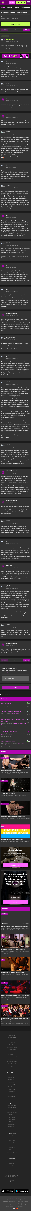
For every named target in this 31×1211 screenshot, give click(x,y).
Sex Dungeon (12, 1140)
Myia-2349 (9, 565)
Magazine (9, 7)
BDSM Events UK (12, 1096)
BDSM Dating (12, 1147)
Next (25, 29)
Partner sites (12, 1158)
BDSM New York (12, 1105)
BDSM (12, 1135)
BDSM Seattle (12, 1121)
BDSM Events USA (12, 1126)
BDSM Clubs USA (12, 1124)
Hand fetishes (4, 741)
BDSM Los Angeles (12, 1107)
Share (15, 687)
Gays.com (12, 1160)
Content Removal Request (12, 1052)
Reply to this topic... (9, 678)
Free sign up (21, 2)
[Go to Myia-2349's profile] (3, 566)
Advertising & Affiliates (12, 1061)
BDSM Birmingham (12, 1077)
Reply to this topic (15, 24)
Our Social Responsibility (12, 1063)
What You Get (8, 1059)
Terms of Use (12, 1040)
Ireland (15, 1072)
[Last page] (29, 30)
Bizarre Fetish (15, 865)
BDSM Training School (12, 1152)
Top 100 (17, 7)
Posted (12, 41)
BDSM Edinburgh (12, 1086)
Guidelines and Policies (12, 1047)
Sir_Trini (4, 733)
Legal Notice (12, 1042)
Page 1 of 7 (15, 29)
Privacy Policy (12, 1044)
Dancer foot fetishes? (6, 703)
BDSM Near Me (12, 1149)
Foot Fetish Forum (17, 705)
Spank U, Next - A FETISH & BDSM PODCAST (12, 1179)
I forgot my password (12, 1056)
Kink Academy (14, 18)
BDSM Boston (12, 1114)
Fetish (12, 1137)
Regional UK (10, 1072)
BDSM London (12, 1075)
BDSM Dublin (12, 1091)
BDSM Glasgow (12, 1084)
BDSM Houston (12, 1117)
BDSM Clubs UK (12, 1094)
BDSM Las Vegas (12, 1110)
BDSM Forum (15, 713)
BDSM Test (12, 1142)
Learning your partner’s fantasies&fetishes (11, 711)
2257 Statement (12, 1054)
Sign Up (15, 902)
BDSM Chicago (12, 1119)
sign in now (9, 672)
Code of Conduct (12, 1049)
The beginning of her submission (9, 731)
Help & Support (12, 1035)
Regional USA (12, 1103)
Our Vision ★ (16, 1059)
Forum (3, 7)
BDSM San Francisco (12, 1112)
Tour (9, 1037)
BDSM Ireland (12, 1089)
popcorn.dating (12, 1163)
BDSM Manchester (12, 1079)
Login (12, 2)
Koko (12, 1165)
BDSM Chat (12, 1145)
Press (12, 1066)
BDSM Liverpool (12, 1082)
